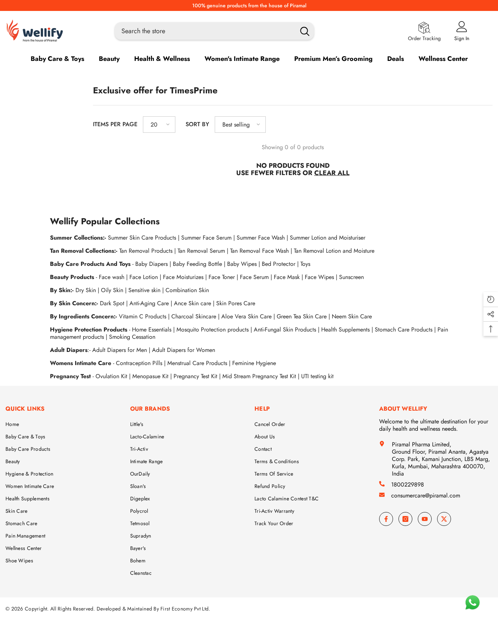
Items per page (115, 124)
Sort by (197, 124)
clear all (332, 173)
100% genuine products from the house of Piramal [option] (249, 5)
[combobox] (203, 31)
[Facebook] (386, 519)
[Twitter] (444, 519)
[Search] (214, 31)
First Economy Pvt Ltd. (185, 608)
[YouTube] (425, 519)
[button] (159, 124)
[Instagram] (405, 519)
